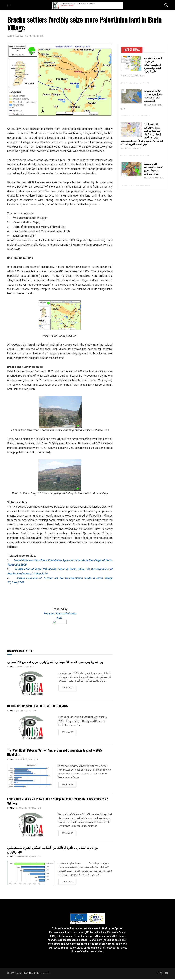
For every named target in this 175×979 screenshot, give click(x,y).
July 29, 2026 (129, 148)
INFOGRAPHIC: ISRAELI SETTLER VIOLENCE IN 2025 (37, 706)
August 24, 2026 (131, 75)
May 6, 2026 (23, 666)
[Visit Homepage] (87, 5)
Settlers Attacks (35, 35)
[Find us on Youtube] (166, 973)
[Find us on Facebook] (157, 973)
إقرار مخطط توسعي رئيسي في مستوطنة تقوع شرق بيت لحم (153, 168)
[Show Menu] (8, 5)
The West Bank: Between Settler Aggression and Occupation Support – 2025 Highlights (54, 752)
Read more (69, 687)
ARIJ (27, 973)
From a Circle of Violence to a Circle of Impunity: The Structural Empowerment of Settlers (57, 801)
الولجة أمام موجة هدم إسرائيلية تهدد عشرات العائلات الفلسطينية (153, 95)
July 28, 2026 (152, 177)
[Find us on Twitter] (161, 973)
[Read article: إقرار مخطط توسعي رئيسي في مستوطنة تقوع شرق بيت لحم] (131, 169)
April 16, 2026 (24, 710)
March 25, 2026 (24, 759)
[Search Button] (166, 5)
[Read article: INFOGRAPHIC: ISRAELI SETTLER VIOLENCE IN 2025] (31, 727)
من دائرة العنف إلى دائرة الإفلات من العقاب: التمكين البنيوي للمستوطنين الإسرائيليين (52, 849)
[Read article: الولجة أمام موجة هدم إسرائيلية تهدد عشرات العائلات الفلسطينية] (131, 96)
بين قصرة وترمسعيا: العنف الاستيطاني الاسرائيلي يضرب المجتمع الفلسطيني (55, 662)
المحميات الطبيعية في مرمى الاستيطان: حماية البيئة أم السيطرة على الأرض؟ (153, 64)
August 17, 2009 (15, 35)
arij (12, 666)
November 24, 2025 (26, 808)
